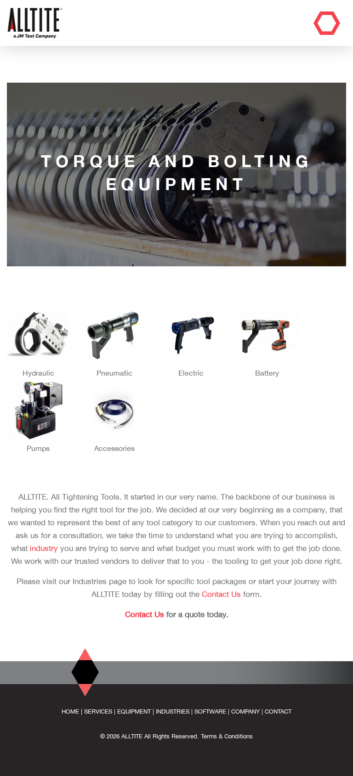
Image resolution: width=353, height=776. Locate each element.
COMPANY (245, 711)
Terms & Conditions (227, 736)
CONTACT (278, 711)
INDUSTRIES (172, 711)
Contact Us (221, 594)
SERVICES (98, 711)
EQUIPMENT (134, 711)
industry (44, 548)
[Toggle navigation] (327, 23)
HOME (70, 711)
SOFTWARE (210, 711)
